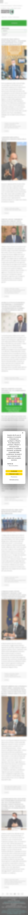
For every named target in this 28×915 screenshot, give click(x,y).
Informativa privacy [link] (14, 479)
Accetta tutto (14, 471)
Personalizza (14, 476)
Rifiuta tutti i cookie (14, 474)
